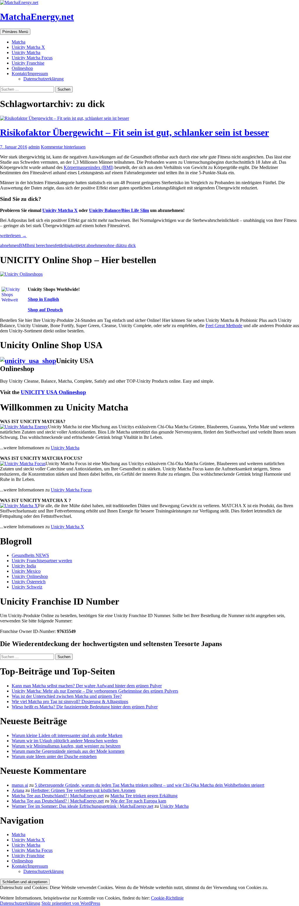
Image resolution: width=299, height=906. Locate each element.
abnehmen (9, 245)
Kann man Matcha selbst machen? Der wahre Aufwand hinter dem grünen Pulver (87, 685)
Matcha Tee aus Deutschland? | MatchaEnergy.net (58, 795)
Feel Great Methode (224, 325)
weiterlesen (13, 235)
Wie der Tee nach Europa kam (138, 800)
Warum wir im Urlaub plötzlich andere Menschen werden (65, 740)
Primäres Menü (15, 32)
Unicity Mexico (26, 571)
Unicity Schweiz (27, 586)
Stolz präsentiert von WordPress (70, 903)
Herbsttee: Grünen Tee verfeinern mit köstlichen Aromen (83, 790)
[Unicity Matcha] (24, 426)
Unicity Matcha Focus (32, 57)
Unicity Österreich (29, 581)
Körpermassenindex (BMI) (88, 167)
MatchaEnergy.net (37, 16)
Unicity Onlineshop (30, 576)
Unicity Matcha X (28, 47)
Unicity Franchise (28, 63)
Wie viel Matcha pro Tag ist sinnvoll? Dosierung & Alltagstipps (70, 701)
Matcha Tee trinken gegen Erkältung (144, 795)
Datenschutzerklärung (43, 78)
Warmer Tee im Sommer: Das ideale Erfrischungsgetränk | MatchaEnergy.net (82, 806)
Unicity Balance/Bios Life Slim (119, 210)
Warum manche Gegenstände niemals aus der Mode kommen (68, 751)
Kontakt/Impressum (30, 73)
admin (34, 146)
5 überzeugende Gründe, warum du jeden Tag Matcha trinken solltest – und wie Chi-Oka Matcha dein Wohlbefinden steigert (149, 785)
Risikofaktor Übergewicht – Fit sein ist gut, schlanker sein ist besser (134, 132)
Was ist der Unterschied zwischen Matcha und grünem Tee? (67, 696)
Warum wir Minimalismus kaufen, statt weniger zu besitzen (66, 745)
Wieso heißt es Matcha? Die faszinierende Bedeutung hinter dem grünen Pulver (85, 706)
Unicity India (24, 565)
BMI (23, 245)
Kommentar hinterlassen (63, 146)
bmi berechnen (41, 245)
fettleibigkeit (66, 245)
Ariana (18, 790)
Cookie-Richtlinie (167, 897)
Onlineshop (22, 68)
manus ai (20, 785)
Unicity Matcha (26, 52)
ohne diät (113, 245)
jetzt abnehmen (91, 245)
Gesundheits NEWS (30, 555)
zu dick (129, 245)
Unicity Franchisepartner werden (42, 560)
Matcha (18, 41)
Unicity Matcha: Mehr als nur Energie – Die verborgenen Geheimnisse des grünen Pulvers (95, 690)
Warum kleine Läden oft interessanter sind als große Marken (67, 735)
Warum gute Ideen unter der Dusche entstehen (54, 756)
